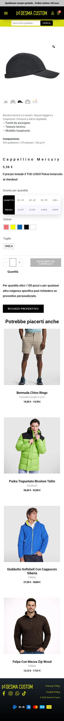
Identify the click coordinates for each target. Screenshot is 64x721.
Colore (7, 219)
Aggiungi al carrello (46, 262)
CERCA (46, 23)
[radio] (6, 227)
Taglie (7, 238)
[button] (6, 13)
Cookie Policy (53, 692)
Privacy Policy (53, 685)
